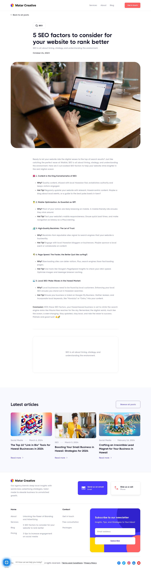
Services (93, 5)
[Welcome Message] (6, 562)
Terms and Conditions (72, 563)
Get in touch (132, 5)
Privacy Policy (90, 563)
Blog (112, 5)
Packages (67, 527)
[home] (23, 5)
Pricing (14, 533)
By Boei (7, 567)
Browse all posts (128, 404)
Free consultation (70, 522)
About (103, 5)
